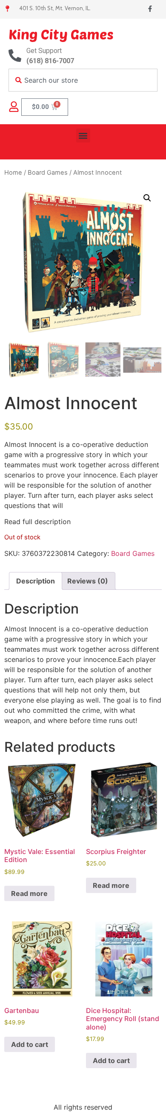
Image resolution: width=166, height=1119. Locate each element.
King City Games (61, 34)
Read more (29, 893)
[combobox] (83, 80)
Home (13, 172)
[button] (83, 135)
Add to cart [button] (29, 1044)
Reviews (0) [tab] (87, 581)
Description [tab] (35, 581)
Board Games (48, 172)
